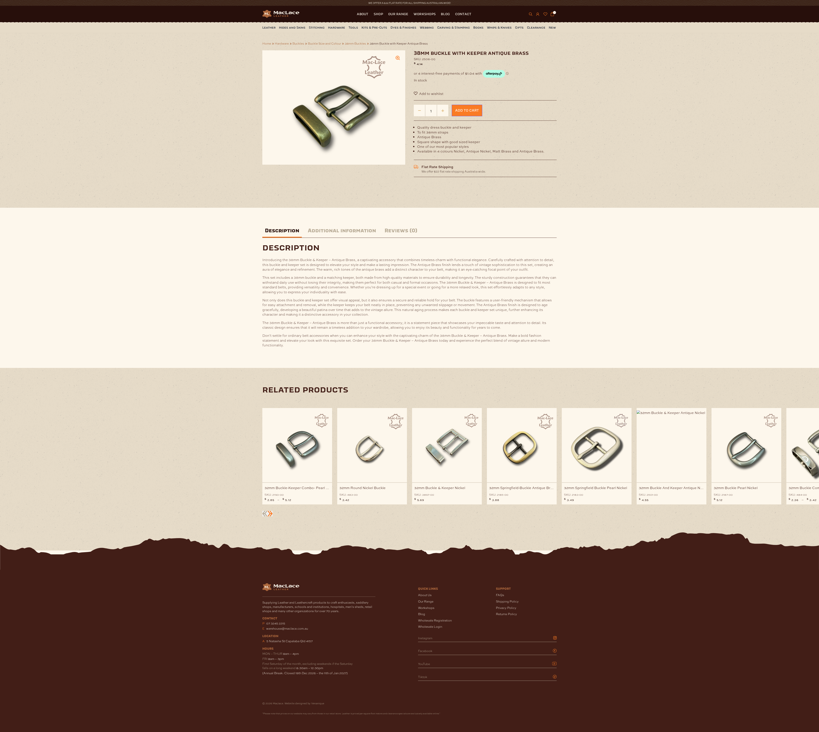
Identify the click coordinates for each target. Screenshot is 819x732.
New (552, 27)
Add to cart (467, 110)
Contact (463, 14)
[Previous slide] (264, 513)
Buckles (298, 43)
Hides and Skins (292, 27)
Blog (445, 14)
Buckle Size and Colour (324, 43)
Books (478, 27)
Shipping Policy (507, 601)
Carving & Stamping (453, 27)
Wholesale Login (430, 627)
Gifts (519, 27)
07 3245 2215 (275, 623)
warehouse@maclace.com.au (287, 628)
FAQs (500, 595)
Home (266, 43)
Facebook (425, 651)
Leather (269, 27)
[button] (485, 93)
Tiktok (422, 677)
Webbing (427, 27)
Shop (378, 14)
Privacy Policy (506, 608)
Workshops (425, 14)
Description (282, 231)
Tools (353, 27)
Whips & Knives (499, 27)
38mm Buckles (355, 43)
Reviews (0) (401, 231)
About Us (425, 595)
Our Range (398, 14)
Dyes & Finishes (403, 27)
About (363, 14)
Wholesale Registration (435, 620)
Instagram (425, 638)
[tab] (282, 231)
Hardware (336, 27)
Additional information (342, 231)
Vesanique (317, 703)
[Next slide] (270, 513)
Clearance (536, 27)
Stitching (317, 27)
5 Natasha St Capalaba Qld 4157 (289, 641)
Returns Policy (506, 614)
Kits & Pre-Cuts (374, 27)
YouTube (424, 664)
